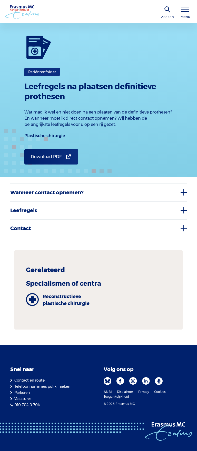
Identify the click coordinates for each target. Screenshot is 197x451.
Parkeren (22, 392)
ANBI (108, 392)
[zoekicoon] (167, 9)
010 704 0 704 (27, 405)
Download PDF (46, 156)
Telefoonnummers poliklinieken (42, 386)
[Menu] (185, 9)
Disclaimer (125, 392)
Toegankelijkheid (116, 396)
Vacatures (22, 398)
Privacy (143, 392)
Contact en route (29, 380)
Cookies (160, 392)
